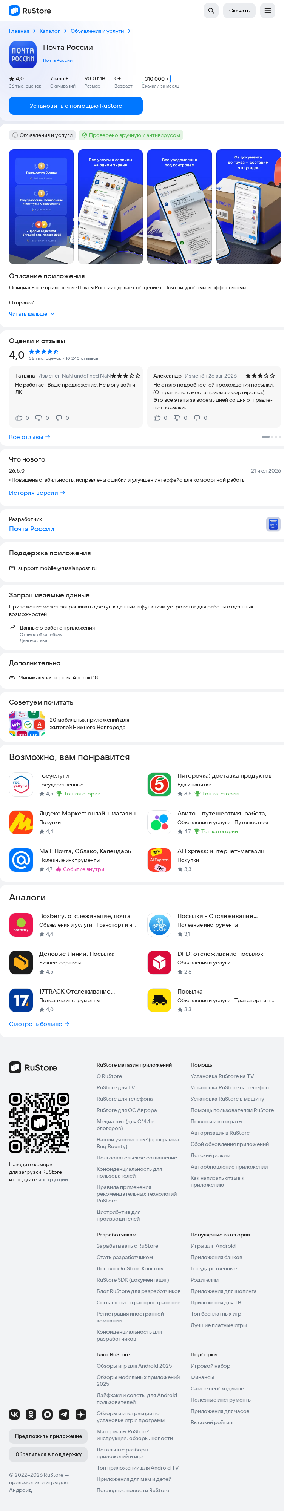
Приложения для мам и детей (134, 1479)
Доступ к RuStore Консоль (130, 1268)
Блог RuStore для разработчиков (139, 1291)
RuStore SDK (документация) (133, 1279)
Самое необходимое (217, 1388)
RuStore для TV (116, 1087)
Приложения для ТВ (216, 1302)
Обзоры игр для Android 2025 (134, 1365)
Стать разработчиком (125, 1257)
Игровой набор (210, 1365)
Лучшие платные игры (219, 1325)
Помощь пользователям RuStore (232, 1110)
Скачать (239, 10)
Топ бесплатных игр (216, 1313)
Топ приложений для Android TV (138, 1467)
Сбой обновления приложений (230, 1144)
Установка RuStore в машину (227, 1098)
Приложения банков (216, 1257)
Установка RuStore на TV (222, 1076)
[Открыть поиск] (211, 10)
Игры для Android (213, 1245)
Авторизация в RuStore (220, 1132)
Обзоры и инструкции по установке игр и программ (131, 1416)
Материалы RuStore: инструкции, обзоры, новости (135, 1435)
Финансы (202, 1377)
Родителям (205, 1279)
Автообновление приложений (229, 1166)
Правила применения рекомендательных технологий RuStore (137, 1194)
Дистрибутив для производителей (118, 1215)
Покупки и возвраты (216, 1121)
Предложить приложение (48, 1436)
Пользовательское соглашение (137, 1157)
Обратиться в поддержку (48, 1454)
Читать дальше (28, 313)
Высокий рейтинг (212, 1422)
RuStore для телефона (125, 1098)
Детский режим (210, 1155)
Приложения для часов (220, 1411)
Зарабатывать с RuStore (127, 1245)
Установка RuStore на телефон (230, 1087)
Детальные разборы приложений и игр (122, 1453)
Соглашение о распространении (138, 1302)
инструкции (53, 1179)
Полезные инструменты (221, 1399)
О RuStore (109, 1076)
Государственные (214, 1268)
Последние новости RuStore (133, 1490)
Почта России (57, 60)
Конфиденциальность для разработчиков (129, 1335)
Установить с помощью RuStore (76, 105)
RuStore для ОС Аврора (127, 1110)
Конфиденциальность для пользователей (129, 1172)
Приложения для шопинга (224, 1291)
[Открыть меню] (267, 10)
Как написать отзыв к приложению (217, 1181)
